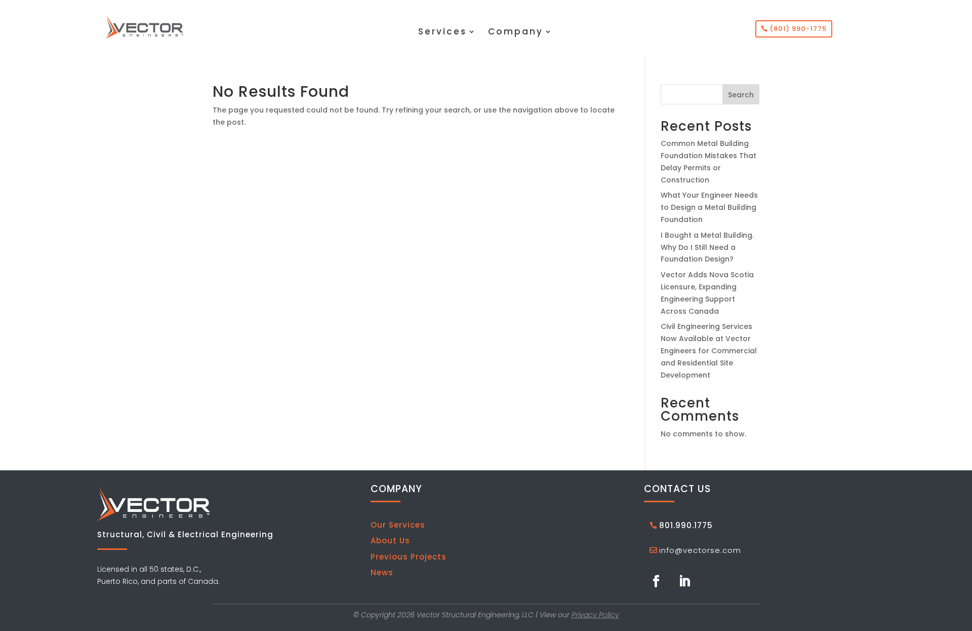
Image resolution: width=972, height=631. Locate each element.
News (382, 572)
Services (442, 33)
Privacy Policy (595, 615)
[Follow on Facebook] (656, 581)
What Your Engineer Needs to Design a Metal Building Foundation (709, 207)
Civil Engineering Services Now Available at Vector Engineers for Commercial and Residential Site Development (709, 350)
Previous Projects (409, 556)
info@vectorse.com (700, 550)
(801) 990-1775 (798, 28)
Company (515, 33)
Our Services (398, 524)
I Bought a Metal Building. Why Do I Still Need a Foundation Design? (707, 247)
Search (741, 95)
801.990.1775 (686, 525)
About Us (390, 540)
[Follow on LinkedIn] (684, 581)
